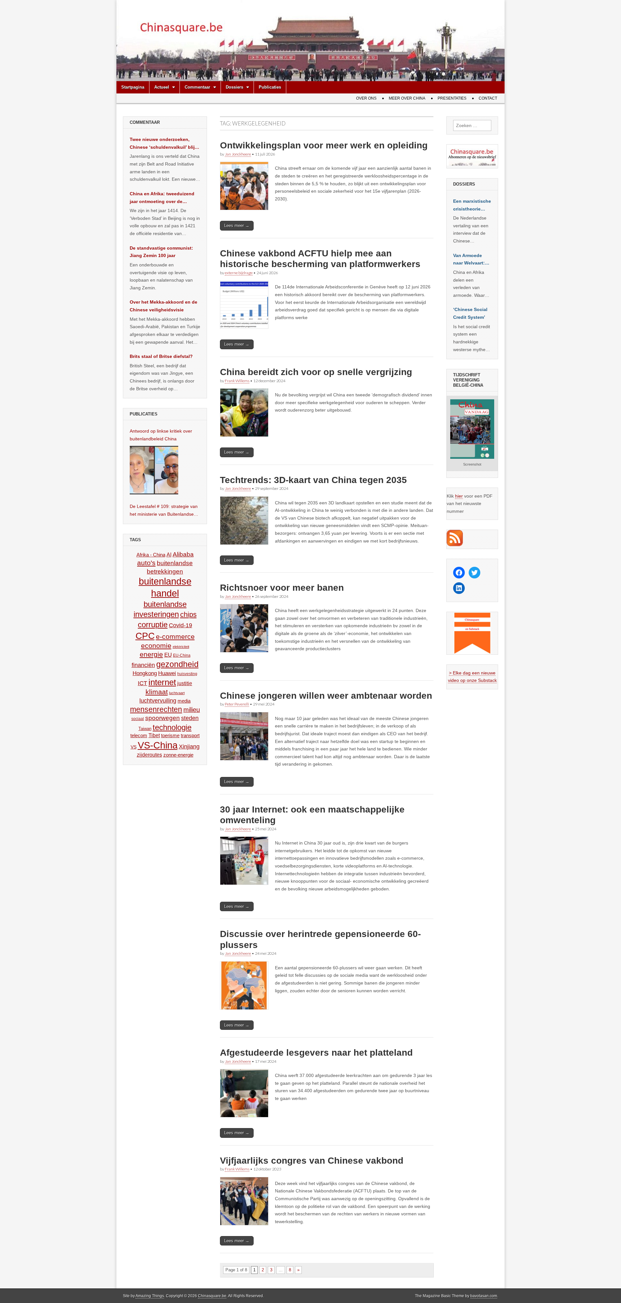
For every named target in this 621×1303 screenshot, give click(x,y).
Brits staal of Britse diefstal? (161, 356)
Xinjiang (189, 746)
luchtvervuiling (157, 700)
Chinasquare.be (212, 1296)
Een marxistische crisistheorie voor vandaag (472, 206)
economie (156, 645)
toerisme (170, 735)
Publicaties (270, 87)
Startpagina (132, 87)
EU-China (182, 655)
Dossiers (234, 87)
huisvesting (187, 674)
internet (162, 682)
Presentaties (452, 98)
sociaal (137, 718)
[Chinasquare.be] (310, 40)
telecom (138, 735)
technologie (172, 727)
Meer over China (407, 98)
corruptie (153, 624)
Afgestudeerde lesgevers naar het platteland (316, 1053)
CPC (145, 635)
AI (169, 554)
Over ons (366, 98)
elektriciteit (181, 647)
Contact (488, 98)
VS (133, 746)
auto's (146, 562)
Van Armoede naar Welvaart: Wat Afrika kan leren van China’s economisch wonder (469, 260)
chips (188, 614)
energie (151, 654)
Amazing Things (150, 1296)
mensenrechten (156, 709)
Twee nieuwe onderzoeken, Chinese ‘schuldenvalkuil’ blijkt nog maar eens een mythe (164, 144)
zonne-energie (178, 755)
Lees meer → (236, 225)
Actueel (161, 87)
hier (459, 496)
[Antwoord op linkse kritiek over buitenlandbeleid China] (154, 470)
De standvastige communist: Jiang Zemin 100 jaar (161, 251)
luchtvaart (177, 693)
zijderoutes (149, 755)
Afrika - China (150, 554)
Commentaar (197, 87)
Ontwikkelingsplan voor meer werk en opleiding (324, 145)
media (184, 701)
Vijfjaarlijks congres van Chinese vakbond (311, 1161)
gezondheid (177, 664)
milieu (191, 709)
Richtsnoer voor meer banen (282, 588)
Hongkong (145, 673)
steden (190, 718)
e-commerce (175, 636)
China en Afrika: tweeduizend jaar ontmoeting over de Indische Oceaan (162, 198)
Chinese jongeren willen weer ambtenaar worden (326, 696)
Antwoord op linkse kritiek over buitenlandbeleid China (161, 434)
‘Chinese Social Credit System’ (470, 313)
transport (190, 735)
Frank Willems (237, 380)
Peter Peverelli (237, 704)
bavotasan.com (483, 1296)
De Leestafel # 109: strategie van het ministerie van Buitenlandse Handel (164, 511)
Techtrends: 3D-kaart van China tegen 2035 (313, 480)
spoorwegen (162, 718)
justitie (184, 683)
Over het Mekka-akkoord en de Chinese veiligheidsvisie (163, 305)
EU (168, 655)
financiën (143, 665)
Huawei (167, 673)
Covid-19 (180, 625)
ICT (142, 683)
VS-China (158, 745)
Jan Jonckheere (238, 154)
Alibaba (183, 554)
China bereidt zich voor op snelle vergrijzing (316, 372)
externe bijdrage (239, 272)
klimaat (157, 692)
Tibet (154, 735)
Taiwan (144, 728)
